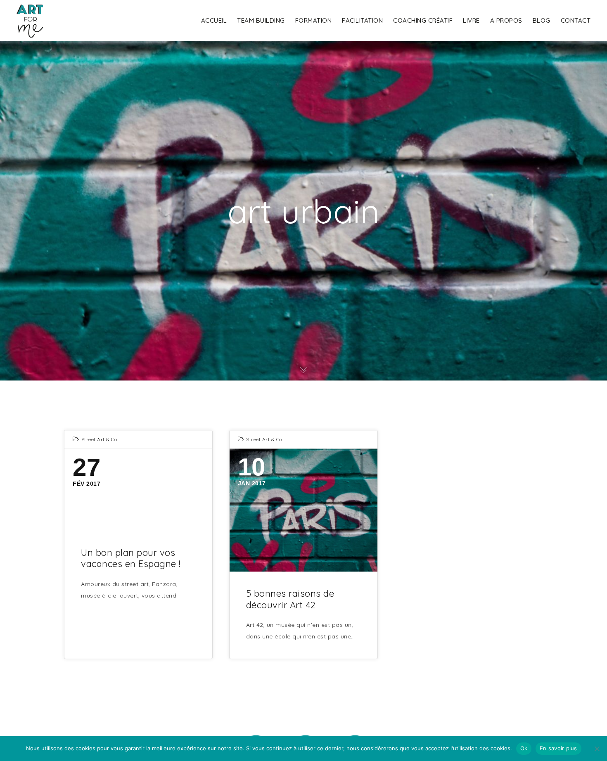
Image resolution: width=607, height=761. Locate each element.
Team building (261, 20)
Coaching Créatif (423, 20)
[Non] (597, 748)
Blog (541, 20)
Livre (471, 20)
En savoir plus (558, 748)
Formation (313, 20)
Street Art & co (99, 439)
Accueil (214, 20)
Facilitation (362, 20)
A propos (506, 20)
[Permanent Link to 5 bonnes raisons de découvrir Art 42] (303, 510)
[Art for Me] (30, 20)
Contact (576, 20)
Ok (524, 748)
